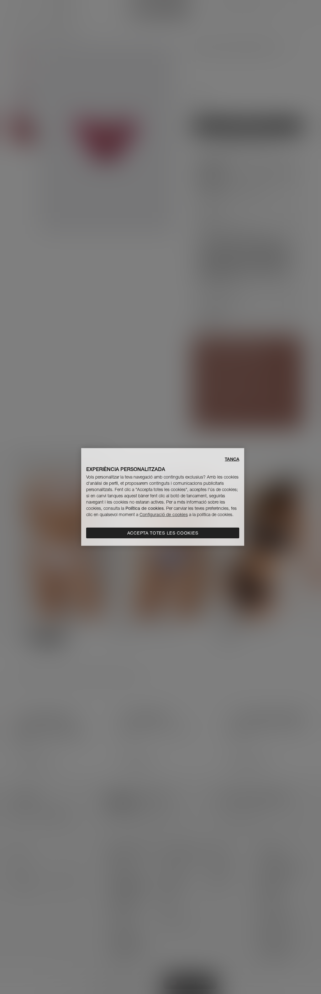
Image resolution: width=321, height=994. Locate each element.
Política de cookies (144, 508)
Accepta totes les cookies (162, 533)
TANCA (232, 459)
